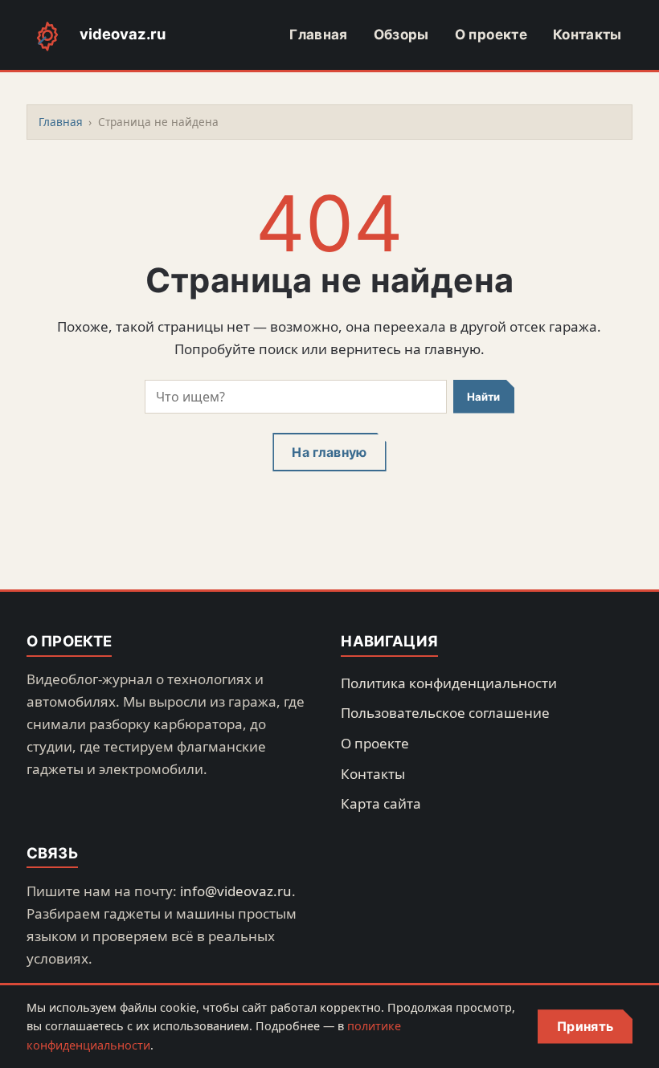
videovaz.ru (123, 34)
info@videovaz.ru (236, 891)
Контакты (587, 34)
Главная (318, 34)
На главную (329, 452)
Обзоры (401, 34)
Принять (585, 1026)
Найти (483, 396)
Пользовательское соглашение (445, 712)
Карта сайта (381, 803)
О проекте (491, 34)
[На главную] (47, 35)
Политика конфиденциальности (449, 683)
